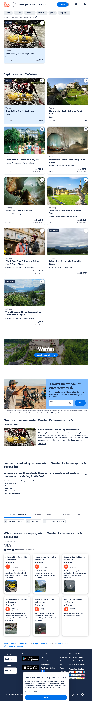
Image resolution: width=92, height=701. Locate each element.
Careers (62, 661)
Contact (43, 657)
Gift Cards (63, 672)
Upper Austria (24, 644)
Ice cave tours (10, 483)
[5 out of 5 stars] (16, 562)
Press (62, 668)
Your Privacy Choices (48, 668)
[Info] (36, 17)
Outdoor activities (12, 491)
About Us (63, 657)
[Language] (76, 4)
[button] (24, 42)
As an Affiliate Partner (77, 664)
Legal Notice (45, 661)
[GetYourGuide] (7, 4)
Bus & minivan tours (13, 493)
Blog (61, 664)
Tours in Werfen (60, 644)
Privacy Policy (45, 664)
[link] (24, 42)
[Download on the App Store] (30, 668)
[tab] (17, 514)
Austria (13, 644)
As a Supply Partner (76, 657)
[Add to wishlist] (42, 23)
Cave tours (9, 486)
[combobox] (34, 4)
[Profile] (84, 4)
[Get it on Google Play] (30, 659)
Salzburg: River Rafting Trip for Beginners (16, 558)
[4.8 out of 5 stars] (10, 549)
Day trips (8, 488)
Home (6, 644)
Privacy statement (57, 413)
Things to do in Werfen (42, 644)
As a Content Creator (76, 661)
